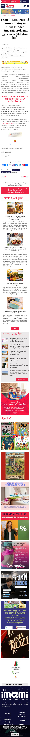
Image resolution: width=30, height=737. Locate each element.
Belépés (14, 1)
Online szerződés (8, 724)
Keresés (24, 6)
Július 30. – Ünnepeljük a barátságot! (15, 284)
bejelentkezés (6, 172)
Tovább (15, 328)
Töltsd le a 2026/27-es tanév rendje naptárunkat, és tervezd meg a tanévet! (18, 339)
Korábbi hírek (22, 380)
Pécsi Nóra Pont (22, 716)
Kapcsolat (8, 713)
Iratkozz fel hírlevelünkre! (15, 192)
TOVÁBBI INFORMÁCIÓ (15, 731)
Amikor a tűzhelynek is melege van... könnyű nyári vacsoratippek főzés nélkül (15, 249)
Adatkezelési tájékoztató (8, 718)
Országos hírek (10, 15)
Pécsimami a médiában (22, 723)
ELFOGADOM (15, 734)
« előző (4, 176)
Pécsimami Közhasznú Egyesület (22, 712)
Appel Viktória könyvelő (9, 123)
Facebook (28, 6)
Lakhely (24, 1)
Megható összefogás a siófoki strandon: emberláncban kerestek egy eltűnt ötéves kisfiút (19, 373)
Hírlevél (4, 1)
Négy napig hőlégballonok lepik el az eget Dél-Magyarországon (18, 352)
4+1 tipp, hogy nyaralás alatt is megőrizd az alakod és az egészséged (15, 217)
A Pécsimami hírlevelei (22, 719)
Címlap (3, 15)
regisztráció (15, 170)
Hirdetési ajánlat (8, 722)
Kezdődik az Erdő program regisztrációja (18, 359)
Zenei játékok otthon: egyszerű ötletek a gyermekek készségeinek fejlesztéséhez (19, 346)
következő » (24, 176)
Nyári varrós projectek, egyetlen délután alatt (15, 312)
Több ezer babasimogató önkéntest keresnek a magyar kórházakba (19, 365)
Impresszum (7, 715)
